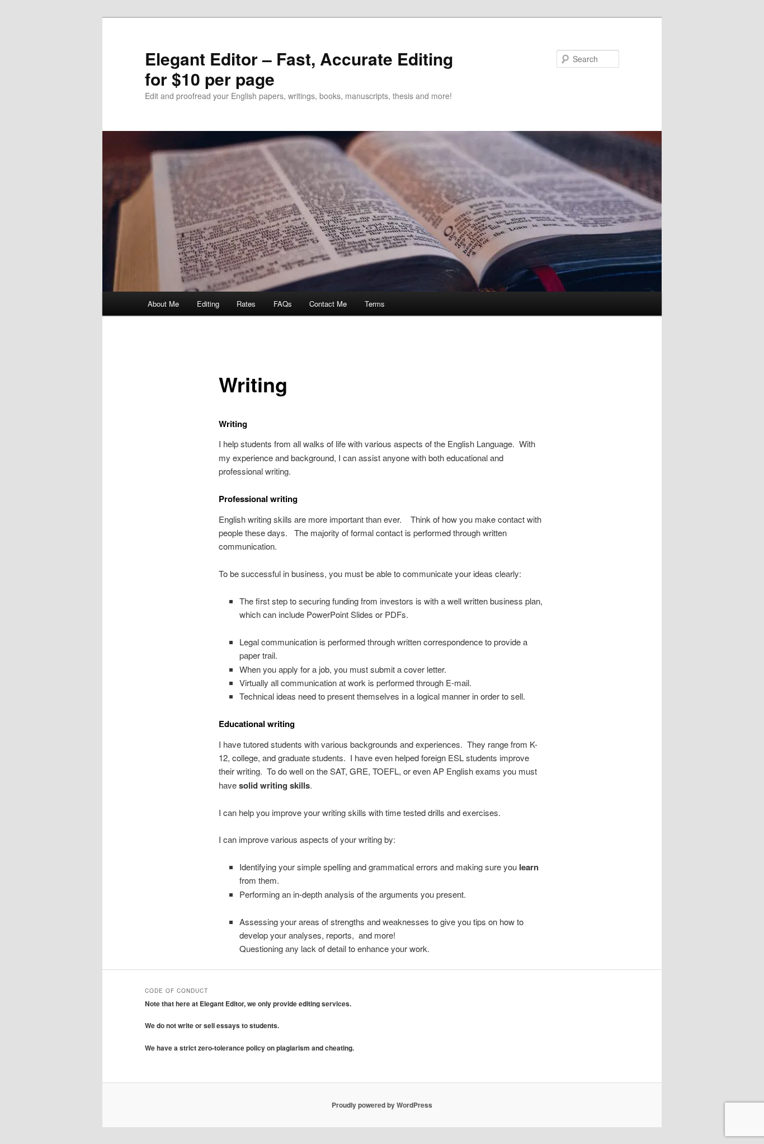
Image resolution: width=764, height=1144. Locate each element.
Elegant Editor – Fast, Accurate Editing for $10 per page (299, 68)
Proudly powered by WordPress (382, 1105)
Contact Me (328, 303)
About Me (163, 303)
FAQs (282, 303)
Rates (246, 303)
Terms (375, 303)
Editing (208, 303)
